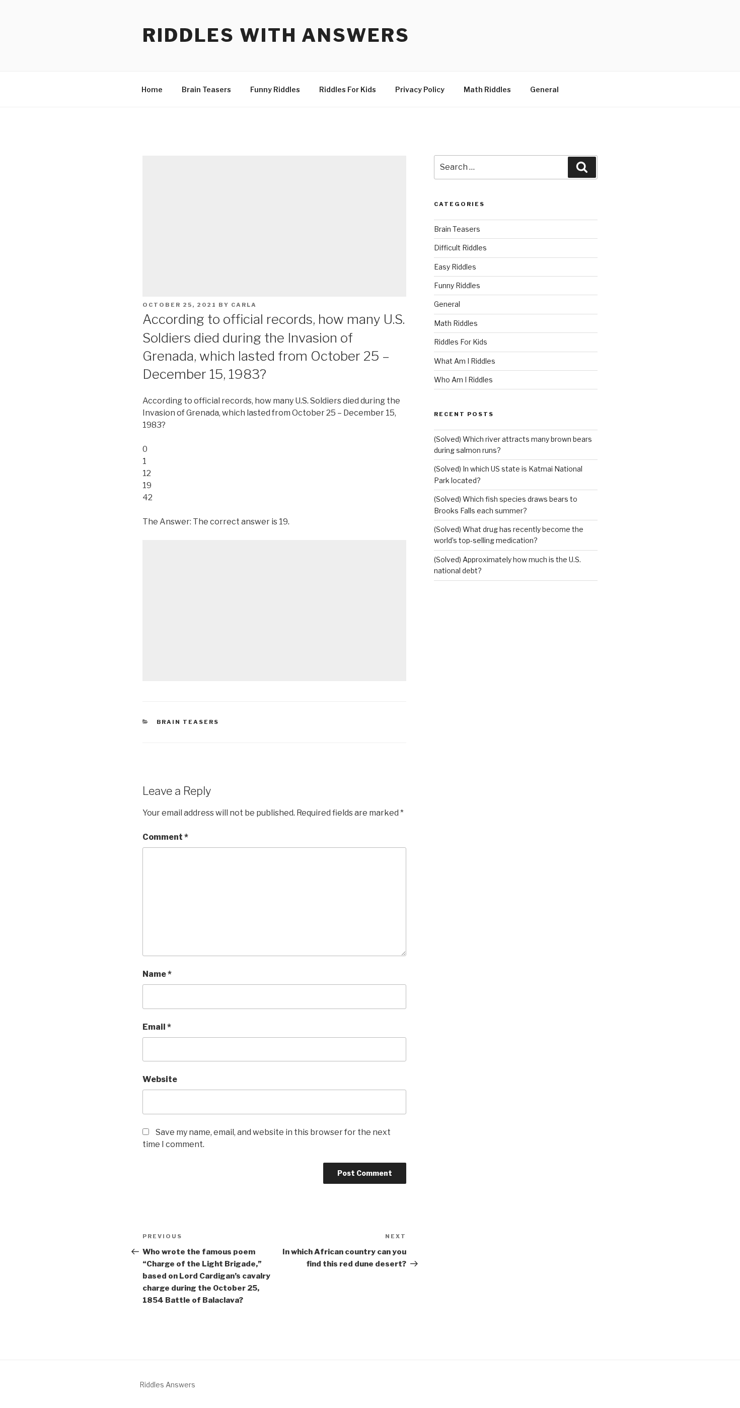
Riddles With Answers (276, 35)
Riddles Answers (167, 1384)
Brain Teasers (206, 89)
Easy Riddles (455, 266)
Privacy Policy (420, 89)
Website (159, 1079)
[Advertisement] (274, 226)
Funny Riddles (275, 89)
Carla (244, 304)
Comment (165, 837)
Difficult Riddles (460, 247)
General (544, 89)
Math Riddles (487, 89)
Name (157, 974)
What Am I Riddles (464, 361)
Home (152, 89)
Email (156, 1027)
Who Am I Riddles (463, 379)
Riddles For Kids (347, 89)
